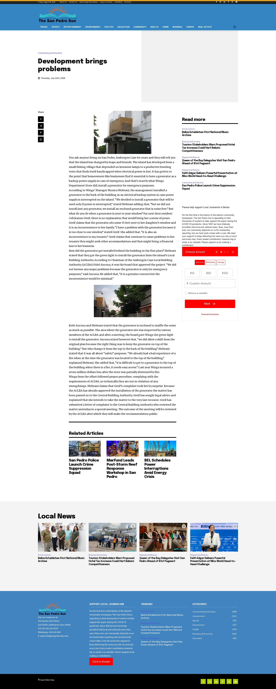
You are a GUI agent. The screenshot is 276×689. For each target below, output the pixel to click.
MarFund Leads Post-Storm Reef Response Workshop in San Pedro (122, 468)
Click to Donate (101, 661)
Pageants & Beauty (190, 157)
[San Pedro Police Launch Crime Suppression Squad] (85, 449)
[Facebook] (216, 2)
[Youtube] (236, 2)
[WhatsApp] (41, 139)
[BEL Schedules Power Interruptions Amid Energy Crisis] (160, 449)
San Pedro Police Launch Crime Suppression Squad (84, 466)
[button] (234, 26)
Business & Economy (191, 141)
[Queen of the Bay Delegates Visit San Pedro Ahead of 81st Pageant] (163, 537)
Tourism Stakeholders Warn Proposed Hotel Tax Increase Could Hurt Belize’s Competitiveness (208, 147)
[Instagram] (220, 2)
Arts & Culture (188, 129)
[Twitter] (232, 2)
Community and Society (50, 53)
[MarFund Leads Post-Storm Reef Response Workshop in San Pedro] (123, 449)
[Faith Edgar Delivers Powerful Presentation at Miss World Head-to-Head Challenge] (214, 537)
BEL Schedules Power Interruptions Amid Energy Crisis (157, 468)
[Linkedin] (224, 2)
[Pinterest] (228, 2)
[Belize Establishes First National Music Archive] (62, 537)
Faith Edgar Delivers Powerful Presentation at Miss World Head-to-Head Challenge (212, 561)
